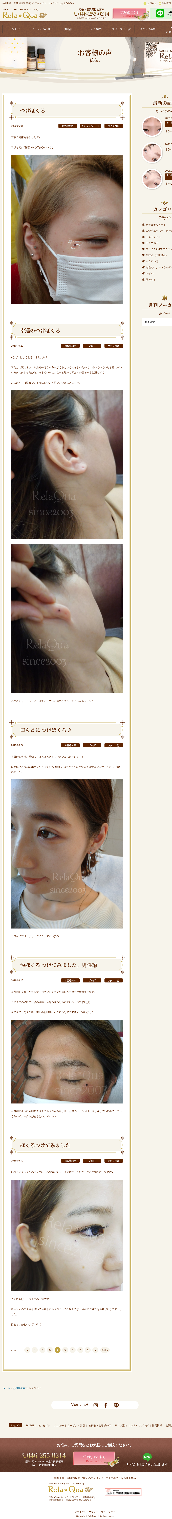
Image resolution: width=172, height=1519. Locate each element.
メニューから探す (42, 29)
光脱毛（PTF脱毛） (157, 255)
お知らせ (151, 3)
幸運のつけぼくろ (40, 330)
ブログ (92, 345)
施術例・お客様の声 (100, 1425)
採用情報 (166, 3)
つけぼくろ (32, 110)
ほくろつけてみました (45, 1145)
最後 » (104, 1350)
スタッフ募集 (148, 29)
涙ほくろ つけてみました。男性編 (58, 965)
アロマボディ (153, 243)
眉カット (151, 279)
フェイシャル (153, 236)
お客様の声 (68, 125)
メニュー (59, 1425)
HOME (30, 1425)
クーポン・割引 (76, 1425)
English (15, 1425)
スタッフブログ (121, 29)
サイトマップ (108, 1511)
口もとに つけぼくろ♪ (46, 729)
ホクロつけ (113, 125)
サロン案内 (95, 29)
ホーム (6, 1388)
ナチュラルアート (90, 125)
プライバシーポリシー (86, 1511)
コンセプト (16, 29)
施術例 (68, 29)
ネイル (149, 273)
